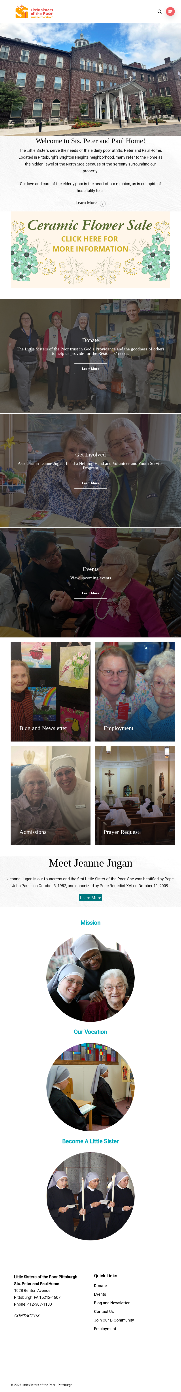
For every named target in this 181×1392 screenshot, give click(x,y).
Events (100, 1294)
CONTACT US (26, 1315)
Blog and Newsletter (112, 1303)
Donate (100, 1286)
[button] (170, 11)
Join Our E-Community (114, 1320)
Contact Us (104, 1312)
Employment (105, 1329)
